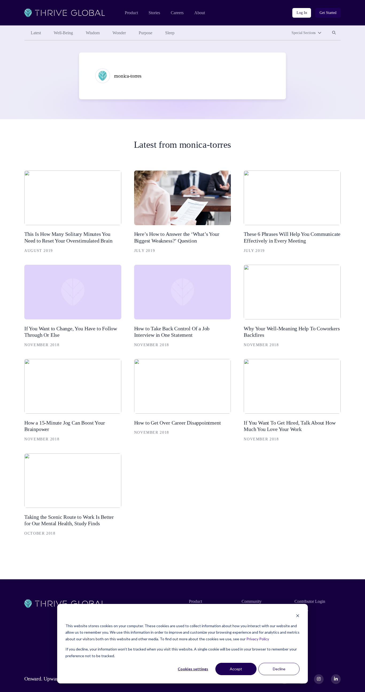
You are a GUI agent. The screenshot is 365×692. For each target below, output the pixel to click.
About (199, 12)
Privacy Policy (257, 639)
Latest (36, 33)
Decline (279, 669)
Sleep (169, 33)
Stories (154, 12)
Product (131, 12)
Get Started (328, 13)
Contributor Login (309, 601)
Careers (177, 12)
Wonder (119, 33)
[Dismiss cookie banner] (298, 615)
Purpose (145, 33)
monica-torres (127, 76)
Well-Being (63, 33)
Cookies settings (193, 669)
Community (252, 601)
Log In (302, 13)
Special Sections (304, 33)
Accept (236, 669)
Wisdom (93, 33)
